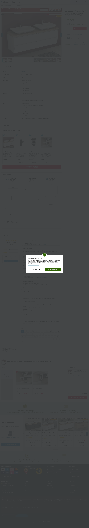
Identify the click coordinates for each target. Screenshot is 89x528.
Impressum (30, 265)
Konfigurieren (36, 269)
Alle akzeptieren (54, 269)
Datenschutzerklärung (35, 265)
